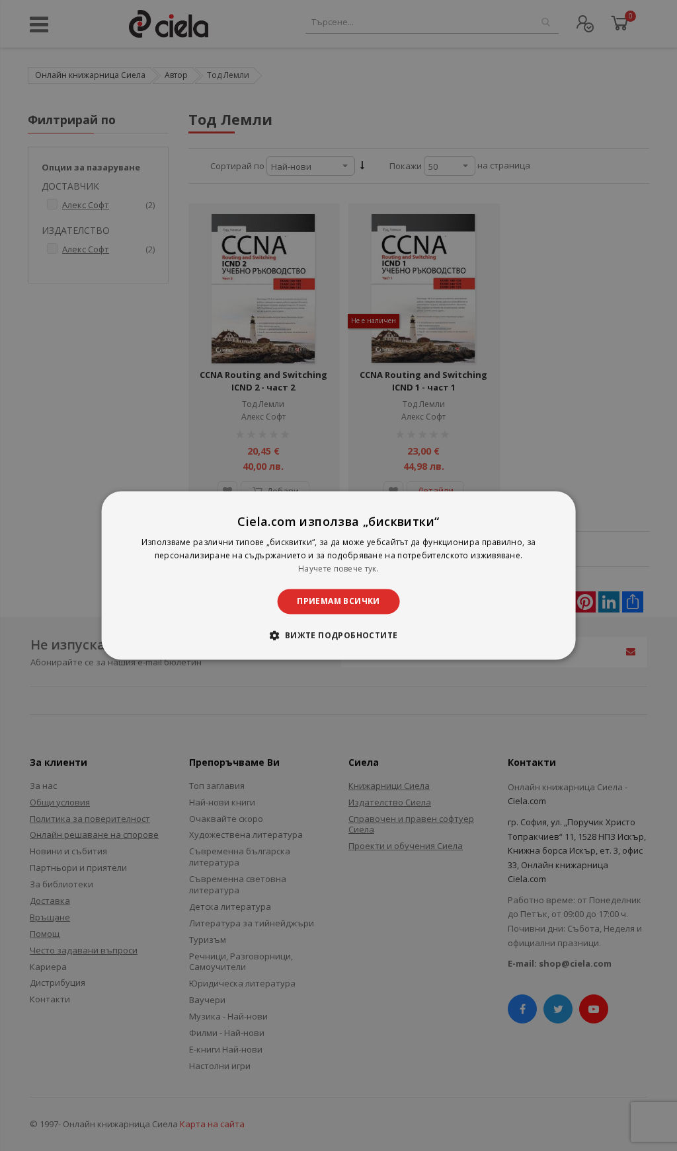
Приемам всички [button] (338, 601)
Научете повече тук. (338, 568)
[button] (338, 636)
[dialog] (339, 575)
